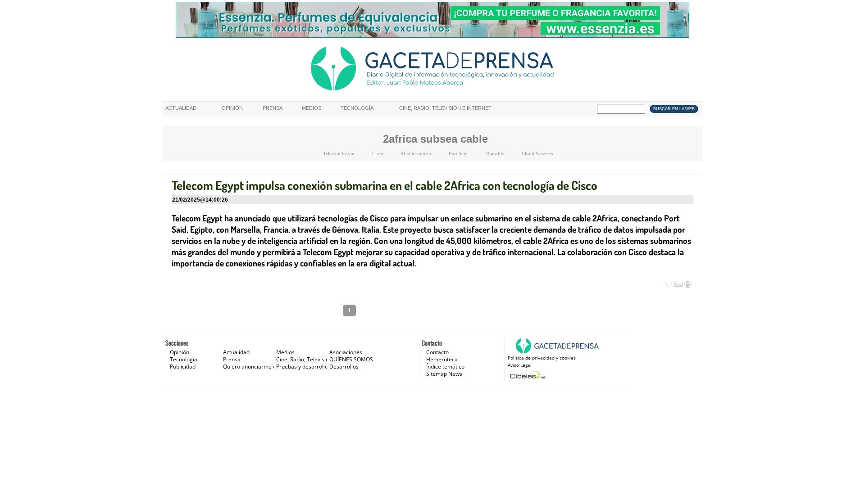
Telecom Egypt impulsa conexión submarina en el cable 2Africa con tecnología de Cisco (384, 185)
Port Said (458, 153)
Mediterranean (416, 153)
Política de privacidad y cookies (542, 358)
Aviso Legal (520, 365)
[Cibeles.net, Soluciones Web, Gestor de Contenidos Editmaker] (527, 374)
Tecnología (357, 108)
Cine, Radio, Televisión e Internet (445, 108)
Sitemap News (444, 374)
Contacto (437, 352)
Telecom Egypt (339, 153)
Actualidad (180, 108)
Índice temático (445, 366)
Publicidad (183, 366)
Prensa (272, 108)
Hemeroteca (442, 359)
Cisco (377, 153)
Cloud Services (537, 153)
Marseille (494, 153)
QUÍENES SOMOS (351, 359)
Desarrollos (344, 366)
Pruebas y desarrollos (303, 366)
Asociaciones (345, 352)
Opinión (232, 108)
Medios (311, 108)
